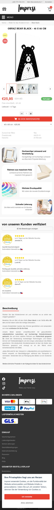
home (4, 22)
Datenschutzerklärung (9, 451)
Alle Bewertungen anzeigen (28, 228)
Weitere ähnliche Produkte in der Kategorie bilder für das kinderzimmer (27, 364)
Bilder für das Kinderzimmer (19, 22)
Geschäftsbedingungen (10, 447)
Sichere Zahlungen (8, 444)
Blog (3, 458)
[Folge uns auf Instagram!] (3, 383)
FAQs (4, 461)
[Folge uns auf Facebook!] (3, 378)
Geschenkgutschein (8, 437)
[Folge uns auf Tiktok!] (3, 387)
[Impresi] (27, 8)
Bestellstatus (6, 471)
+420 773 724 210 (18, 2)
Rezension (5, 454)
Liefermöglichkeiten (8, 440)
